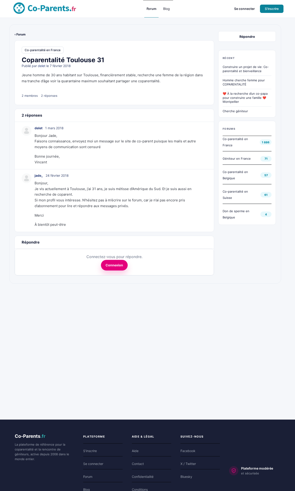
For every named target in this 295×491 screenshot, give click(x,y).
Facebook (187, 451)
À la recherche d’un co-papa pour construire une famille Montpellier (247, 97)
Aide (135, 451)
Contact (138, 464)
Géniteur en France (237, 158)
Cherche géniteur (235, 111)
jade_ (39, 175)
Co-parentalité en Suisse (235, 195)
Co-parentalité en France (43, 50)
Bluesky (186, 477)
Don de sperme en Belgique (236, 214)
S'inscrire (272, 9)
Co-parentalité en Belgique (235, 175)
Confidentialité (142, 477)
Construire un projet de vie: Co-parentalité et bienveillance (246, 69)
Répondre (247, 36)
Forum (87, 477)
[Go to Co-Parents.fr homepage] (45, 8)
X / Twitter (188, 464)
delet (41, 66)
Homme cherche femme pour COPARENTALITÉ (244, 82)
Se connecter (244, 9)
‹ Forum (20, 34)
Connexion (114, 265)
